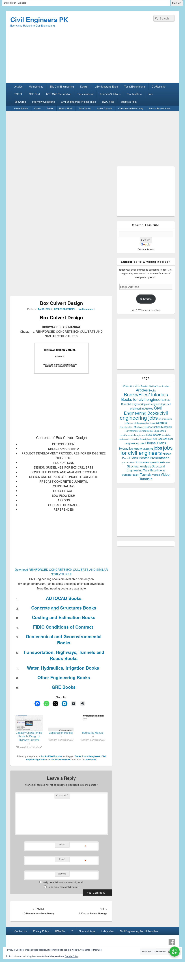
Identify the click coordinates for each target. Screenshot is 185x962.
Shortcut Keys (87, 931)
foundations (146, 439)
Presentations (85, 94)
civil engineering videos (144, 422)
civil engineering (155, 404)
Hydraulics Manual (92, 732)
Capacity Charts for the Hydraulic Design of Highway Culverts (29, 736)
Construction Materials (158, 427)
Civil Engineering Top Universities (139, 931)
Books (50, 108)
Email (62, 859)
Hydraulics (126, 448)
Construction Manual (61, 732)
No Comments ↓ (87, 309)
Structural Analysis (139, 466)
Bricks (167, 400)
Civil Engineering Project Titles (78, 101)
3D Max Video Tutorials (159, 386)
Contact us (20, 931)
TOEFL (18, 94)
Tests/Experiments (134, 86)
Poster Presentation (159, 108)
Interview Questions (43, 101)
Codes (37, 108)
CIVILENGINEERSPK (64, 309)
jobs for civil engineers (147, 449)
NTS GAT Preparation (58, 94)
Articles (18, 86)
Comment (62, 795)
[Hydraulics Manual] (93, 723)
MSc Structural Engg (106, 86)
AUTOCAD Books (63, 598)
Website (62, 873)
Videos (156, 474)
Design (84, 86)
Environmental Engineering (152, 430)
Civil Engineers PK (39, 19)
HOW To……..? (64, 931)
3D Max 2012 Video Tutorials (136, 386)
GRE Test (34, 94)
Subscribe (146, 299)
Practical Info (134, 94)
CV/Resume (158, 86)
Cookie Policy (71, 956)
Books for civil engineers (87, 756)
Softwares (20, 101)
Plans (133, 457)
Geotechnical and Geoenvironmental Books (64, 639)
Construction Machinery (130, 108)
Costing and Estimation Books (63, 617)
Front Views (85, 108)
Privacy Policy (41, 931)
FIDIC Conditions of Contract (63, 627)
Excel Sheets (21, 108)
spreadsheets (157, 462)
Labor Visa (107, 931)
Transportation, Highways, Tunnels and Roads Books (63, 655)
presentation (128, 462)
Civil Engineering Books (143, 410)
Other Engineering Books (63, 677)
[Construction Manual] (61, 723)
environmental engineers (133, 435)
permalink (91, 759)
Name (62, 844)
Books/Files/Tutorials (52, 756)
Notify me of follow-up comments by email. (63, 882)
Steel (168, 462)
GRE (142, 443)
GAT (155, 438)
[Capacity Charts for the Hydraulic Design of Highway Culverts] (29, 723)
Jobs (150, 94)
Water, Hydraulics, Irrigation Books (63, 668)
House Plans (66, 108)
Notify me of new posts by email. (63, 886)
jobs (158, 447)
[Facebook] (172, 942)
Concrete (161, 423)
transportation (130, 474)
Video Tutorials (104, 108)
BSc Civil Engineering (62, 86)
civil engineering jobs (144, 415)
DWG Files (108, 101)
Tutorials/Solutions (110, 94)
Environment (132, 430)
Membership (36, 86)
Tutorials (145, 474)
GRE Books (64, 687)
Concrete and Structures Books (63, 608)
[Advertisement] (92, 57)
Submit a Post (129, 101)
